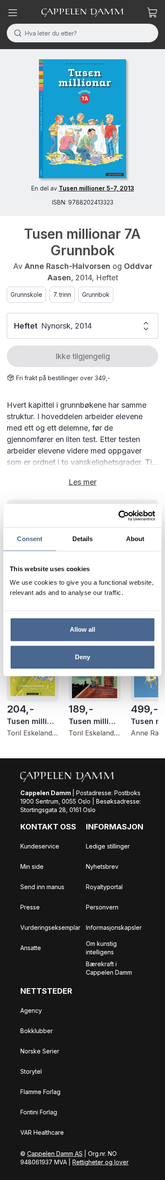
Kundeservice (39, 846)
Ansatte (30, 947)
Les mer (82, 482)
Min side (32, 866)
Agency (31, 1010)
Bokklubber (36, 1030)
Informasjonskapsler (114, 927)
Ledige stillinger (108, 846)
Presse (30, 907)
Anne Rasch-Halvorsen (67, 266)
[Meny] (13, 13)
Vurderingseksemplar (50, 927)
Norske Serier (39, 1051)
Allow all (83, 629)
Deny (82, 656)
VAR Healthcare (42, 1132)
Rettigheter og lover (100, 1162)
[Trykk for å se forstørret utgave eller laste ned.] (82, 118)
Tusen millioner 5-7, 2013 (96, 188)
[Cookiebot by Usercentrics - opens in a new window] (118, 515)
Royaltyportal (104, 886)
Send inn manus (42, 886)
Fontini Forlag (38, 1112)
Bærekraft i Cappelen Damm (109, 968)
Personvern (102, 907)
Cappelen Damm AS (54, 1153)
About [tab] (135, 538)
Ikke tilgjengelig (82, 356)
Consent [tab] (29, 538)
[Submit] (16, 33)
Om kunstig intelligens (101, 948)
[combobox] (82, 33)
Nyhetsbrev (102, 866)
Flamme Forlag (40, 1091)
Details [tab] (82, 538)
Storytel (31, 1071)
